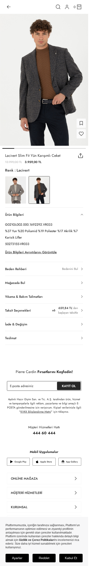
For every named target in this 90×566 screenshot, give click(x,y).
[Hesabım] (67, 7)
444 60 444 (44, 433)
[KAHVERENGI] (15, 190)
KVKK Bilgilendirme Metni (36, 412)
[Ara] (58, 7)
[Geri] (8, 6)
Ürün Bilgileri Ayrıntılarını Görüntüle (31, 252)
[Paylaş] (80, 155)
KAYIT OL (69, 386)
